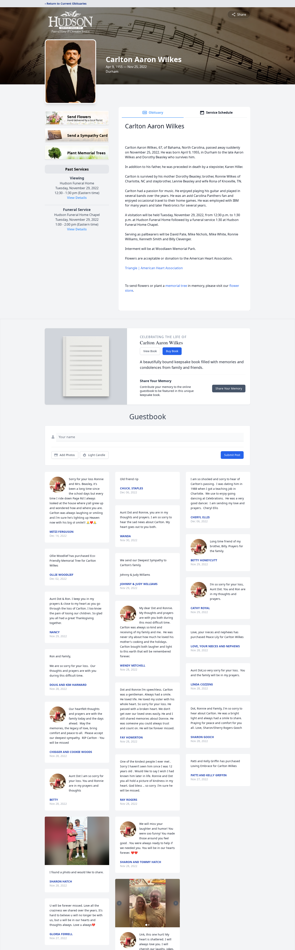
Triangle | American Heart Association (154, 268)
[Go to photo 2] (149, 925)
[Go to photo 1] (146, 925)
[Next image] (175, 903)
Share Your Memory (229, 388)
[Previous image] (119, 903)
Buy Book (172, 351)
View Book (150, 351)
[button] (77, 841)
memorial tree (176, 285)
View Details (77, 197)
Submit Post (232, 455)
